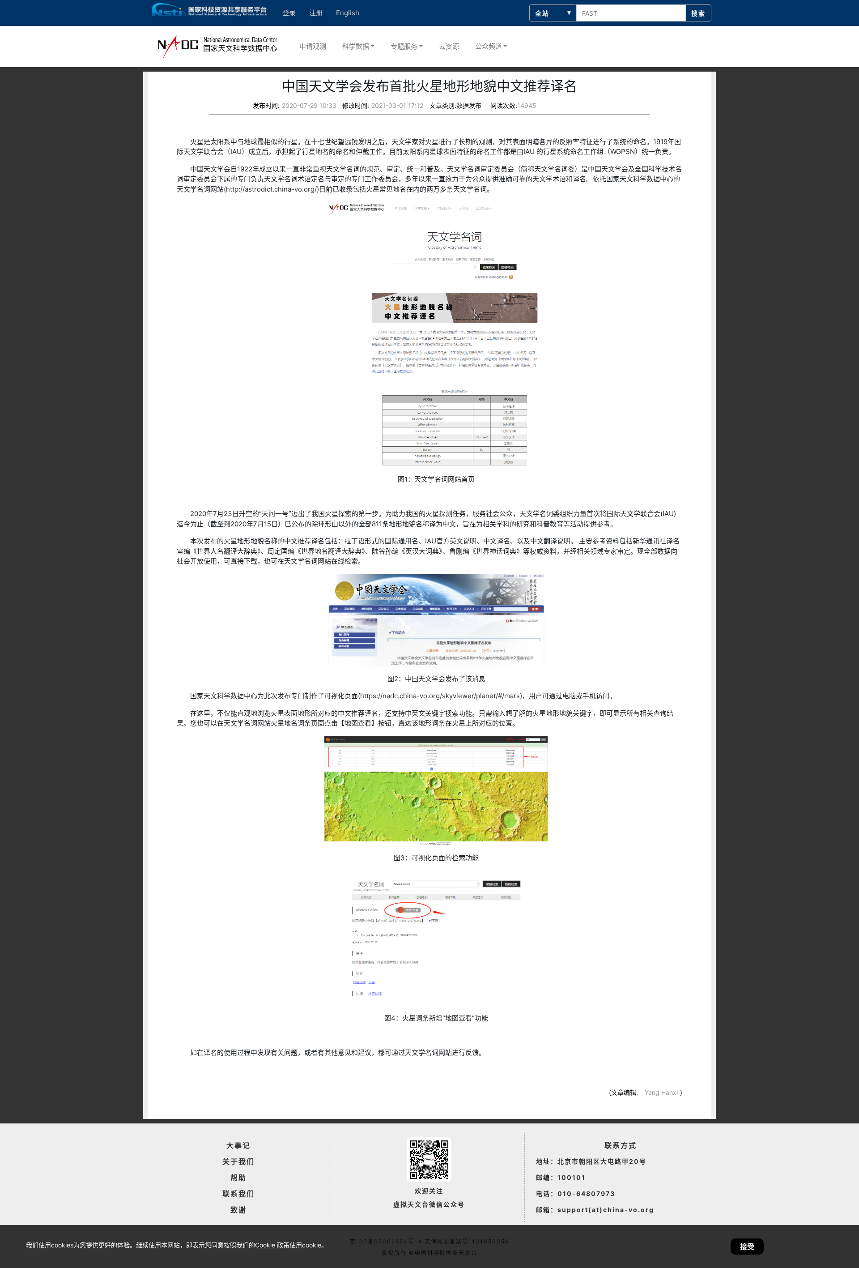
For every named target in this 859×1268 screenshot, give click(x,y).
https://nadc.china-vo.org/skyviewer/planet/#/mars (440, 696)
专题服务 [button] (404, 46)
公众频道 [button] (488, 46)
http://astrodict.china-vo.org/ (271, 189)
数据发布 (468, 105)
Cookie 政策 (272, 1245)
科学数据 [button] (355, 46)
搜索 (698, 13)
